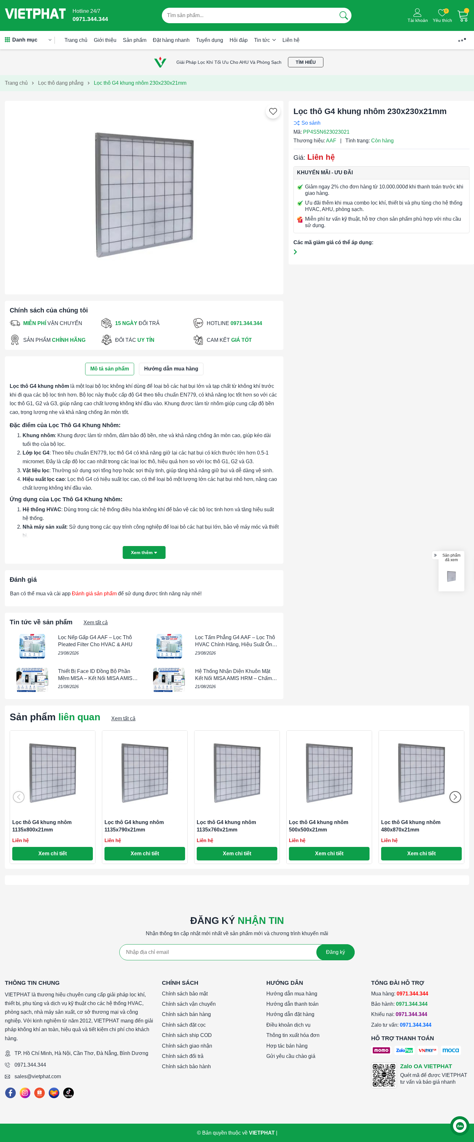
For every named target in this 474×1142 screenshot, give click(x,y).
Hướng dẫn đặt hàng (290, 1014)
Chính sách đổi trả (182, 1056)
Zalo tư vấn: (401, 1025)
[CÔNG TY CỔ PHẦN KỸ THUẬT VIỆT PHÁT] (35, 15)
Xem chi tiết (52, 853)
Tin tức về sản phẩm (41, 622)
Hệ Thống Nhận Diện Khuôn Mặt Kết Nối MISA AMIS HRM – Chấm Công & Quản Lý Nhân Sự (233, 678)
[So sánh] (379, 123)
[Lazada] (54, 1093)
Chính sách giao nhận (187, 1046)
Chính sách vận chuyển (189, 1004)
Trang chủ (75, 40)
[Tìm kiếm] (344, 15)
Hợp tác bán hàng (287, 1046)
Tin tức (262, 40)
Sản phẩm (134, 40)
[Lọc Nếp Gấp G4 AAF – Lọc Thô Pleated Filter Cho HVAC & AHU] (32, 646)
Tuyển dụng (209, 40)
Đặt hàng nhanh (171, 40)
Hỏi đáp (239, 40)
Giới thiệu (105, 40)
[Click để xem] (144, 195)
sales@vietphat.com (38, 1076)
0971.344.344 (30, 1065)
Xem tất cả (96, 622)
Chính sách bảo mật (185, 993)
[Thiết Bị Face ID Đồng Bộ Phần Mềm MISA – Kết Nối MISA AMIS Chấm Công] (32, 680)
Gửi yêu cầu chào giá (290, 1056)
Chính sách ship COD (187, 1035)
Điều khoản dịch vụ (288, 1025)
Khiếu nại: (399, 1014)
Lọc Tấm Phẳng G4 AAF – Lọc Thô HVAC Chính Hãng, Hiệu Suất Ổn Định (235, 645)
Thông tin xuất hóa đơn (293, 1035)
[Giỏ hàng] (463, 15)
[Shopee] (39, 1093)
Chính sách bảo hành (186, 1066)
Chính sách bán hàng (186, 1014)
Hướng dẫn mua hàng (291, 993)
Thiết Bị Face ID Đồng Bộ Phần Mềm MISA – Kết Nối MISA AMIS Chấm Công (95, 678)
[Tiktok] (68, 1093)
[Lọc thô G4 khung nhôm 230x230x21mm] (451, 576)
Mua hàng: (399, 993)
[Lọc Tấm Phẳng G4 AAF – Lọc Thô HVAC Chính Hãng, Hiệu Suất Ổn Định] (169, 646)
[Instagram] (25, 1093)
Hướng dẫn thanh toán (292, 1004)
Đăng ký (335, 952)
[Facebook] (10, 1093)
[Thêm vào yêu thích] (273, 111)
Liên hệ (291, 40)
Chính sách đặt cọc (184, 1025)
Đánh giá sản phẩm (94, 593)
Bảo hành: (399, 1004)
